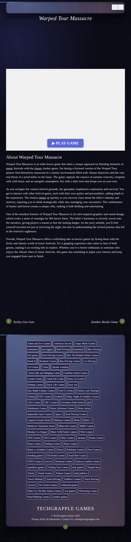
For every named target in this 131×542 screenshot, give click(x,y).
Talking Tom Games (58, 467)
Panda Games (96, 437)
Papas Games (34, 443)
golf (89, 402)
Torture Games (63, 473)
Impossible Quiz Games (39, 414)
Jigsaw (58, 414)
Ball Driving (63, 349)
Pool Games (94, 449)
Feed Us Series (65, 390)
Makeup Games (62, 420)
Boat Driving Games (52, 355)
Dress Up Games (76, 378)
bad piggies (47, 349)
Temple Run (93, 467)
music (9, 168)
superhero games (35, 467)
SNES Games (34, 461)
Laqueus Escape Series (38, 420)
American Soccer (62, 343)
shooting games (35, 455)
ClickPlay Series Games (75, 373)
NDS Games (33, 437)
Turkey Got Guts (21, 322)
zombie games (60, 496)
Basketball (78, 349)
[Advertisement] (65, 45)
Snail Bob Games (77, 455)
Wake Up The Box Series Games (44, 491)
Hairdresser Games (36, 408)
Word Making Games (38, 496)
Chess (45, 367)
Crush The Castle (55, 378)
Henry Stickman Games (62, 408)
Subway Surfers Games (88, 461)
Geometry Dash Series (72, 402)
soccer (48, 461)
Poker (60, 449)
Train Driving (53, 479)
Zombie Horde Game (107, 322)
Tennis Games (45, 473)
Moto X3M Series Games (64, 432)
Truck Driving (91, 479)
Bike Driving (94, 349)
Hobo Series (84, 408)
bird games (32, 355)
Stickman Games (63, 461)
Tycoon (31, 485)
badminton (32, 349)
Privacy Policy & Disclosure (46, 519)
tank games (78, 467)
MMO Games (87, 426)
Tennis (30, 473)
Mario (77, 420)
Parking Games (52, 443)
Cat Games (33, 367)
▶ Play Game (65, 143)
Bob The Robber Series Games (82, 355)
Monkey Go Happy (37, 432)
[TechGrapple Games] (32, 10)
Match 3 (88, 420)
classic (38, 168)
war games (70, 491)
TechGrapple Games (64, 515)
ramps (42, 197)
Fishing (31, 396)
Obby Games (67, 437)
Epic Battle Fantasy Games (41, 390)
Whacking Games (88, 491)
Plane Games (70, 443)
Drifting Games (35, 384)
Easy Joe (72, 384)
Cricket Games (34, 378)
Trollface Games (72, 479)
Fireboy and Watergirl (88, 390)
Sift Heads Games (56, 455)
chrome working (60, 367)
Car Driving (90, 361)
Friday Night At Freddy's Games (82, 396)
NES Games (50, 437)
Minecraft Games (67, 426)
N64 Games (86, 432)
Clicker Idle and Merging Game (43, 373)
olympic (81, 437)
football (58, 396)
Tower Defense (35, 479)
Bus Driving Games (70, 361)
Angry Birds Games (85, 343)
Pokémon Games (75, 449)
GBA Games (33, 402)
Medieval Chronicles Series (41, 426)
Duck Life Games (56, 384)
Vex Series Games (48, 485)
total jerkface (80, 473)
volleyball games (69, 485)
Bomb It (31, 361)
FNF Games (45, 396)
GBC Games (50, 402)
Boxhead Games (47, 361)
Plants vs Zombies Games (40, 449)
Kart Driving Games (76, 414)
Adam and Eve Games (38, 343)
